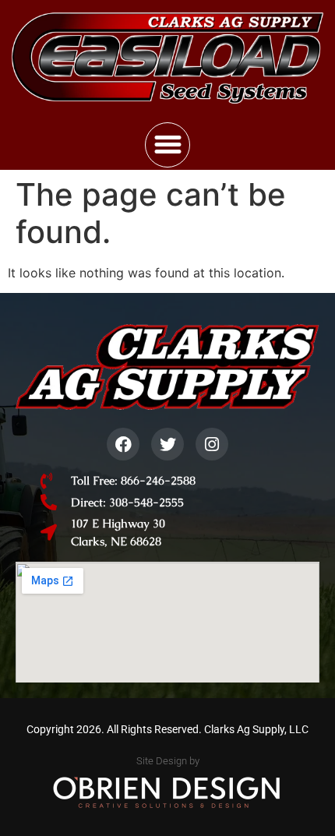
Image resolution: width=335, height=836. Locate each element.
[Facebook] (123, 444)
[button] (167, 145)
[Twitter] (167, 444)
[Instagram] (212, 444)
